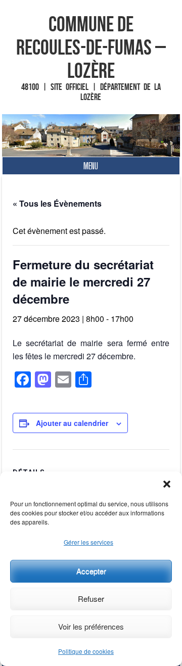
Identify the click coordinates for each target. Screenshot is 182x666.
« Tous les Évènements (57, 203)
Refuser (91, 598)
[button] (167, 484)
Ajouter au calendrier (72, 423)
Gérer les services (88, 542)
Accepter (91, 570)
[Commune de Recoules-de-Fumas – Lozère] (91, 135)
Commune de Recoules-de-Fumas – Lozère (91, 47)
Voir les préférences (91, 626)
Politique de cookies (86, 651)
